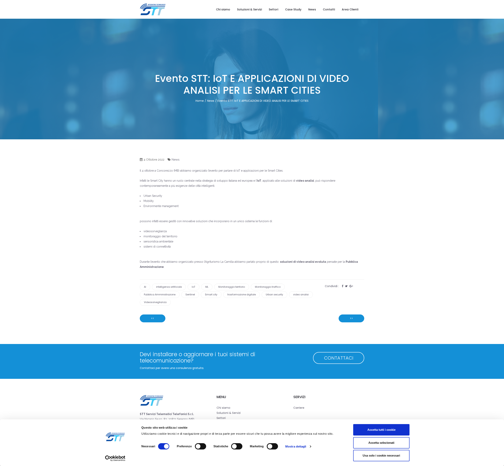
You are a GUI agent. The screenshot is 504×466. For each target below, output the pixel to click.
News (312, 9)
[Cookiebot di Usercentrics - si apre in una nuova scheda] (115, 458)
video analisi (301, 294)
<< (152, 318)
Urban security (274, 294)
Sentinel (190, 294)
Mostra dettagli (295, 446)
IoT (193, 286)
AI (145, 286)
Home (199, 101)
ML (206, 286)
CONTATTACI (338, 358)
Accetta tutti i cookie (381, 429)
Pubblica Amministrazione (159, 294)
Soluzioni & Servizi (249, 9)
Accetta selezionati (381, 442)
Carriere (298, 408)
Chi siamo (223, 9)
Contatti (329, 9)
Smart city (211, 294)
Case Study (293, 9)
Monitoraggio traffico (268, 286)
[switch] (200, 446)
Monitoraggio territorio (231, 286)
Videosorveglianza (155, 302)
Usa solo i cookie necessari (381, 455)
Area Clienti (350, 9)
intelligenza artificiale (169, 286)
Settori (273, 9)
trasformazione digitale (241, 294)
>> (351, 318)
